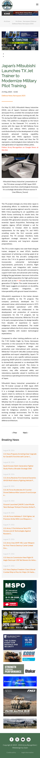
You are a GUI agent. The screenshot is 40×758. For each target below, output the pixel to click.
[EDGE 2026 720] (20, 13)
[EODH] (20, 648)
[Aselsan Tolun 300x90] (20, 681)
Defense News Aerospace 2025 (13, 95)
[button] (37, 4)
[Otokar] (20, 669)
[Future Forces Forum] (20, 41)
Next (25, 433)
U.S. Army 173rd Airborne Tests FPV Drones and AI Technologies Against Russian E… (17, 531)
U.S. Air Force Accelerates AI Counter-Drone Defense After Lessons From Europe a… (19, 492)
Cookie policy (11, 752)
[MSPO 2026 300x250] (20, 594)
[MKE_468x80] (20, 47)
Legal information (27, 752)
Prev (15, 433)
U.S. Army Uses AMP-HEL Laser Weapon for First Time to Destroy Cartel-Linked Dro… (18, 545)
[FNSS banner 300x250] (20, 702)
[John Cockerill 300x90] (20, 723)
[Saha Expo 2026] (20, 34)
